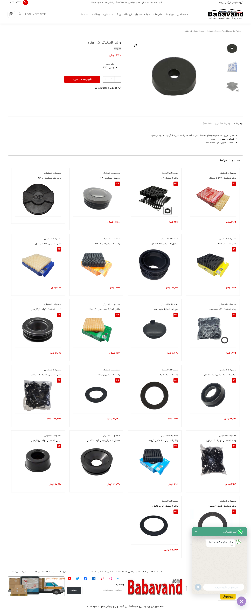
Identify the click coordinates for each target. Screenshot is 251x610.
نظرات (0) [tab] (207, 123)
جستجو (74, 590)
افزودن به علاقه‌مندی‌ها (106, 88)
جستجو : (120, 584)
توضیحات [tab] (238, 123)
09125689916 (15, 2)
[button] (135, 45)
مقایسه (117, 48)
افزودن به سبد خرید (82, 79)
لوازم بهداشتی (229, 31)
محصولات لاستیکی (213, 31)
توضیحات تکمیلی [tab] (223, 123)
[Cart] (11, 14)
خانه (239, 31)
